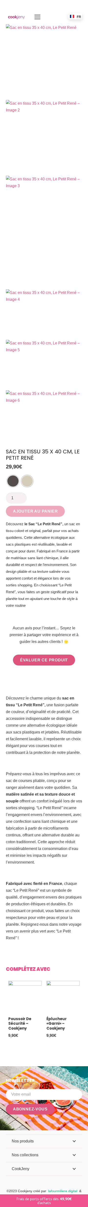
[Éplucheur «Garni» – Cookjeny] (63, 997)
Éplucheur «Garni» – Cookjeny (56, 1023)
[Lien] (50, 17)
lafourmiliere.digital (62, 1191)
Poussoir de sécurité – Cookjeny (19, 1023)
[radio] (13, 481)
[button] (37, 17)
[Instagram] (79, 1121)
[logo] (16, 17)
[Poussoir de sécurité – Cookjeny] (25, 997)
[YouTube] (73, 1121)
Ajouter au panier (35, 511)
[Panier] (56, 17)
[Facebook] (67, 1121)
